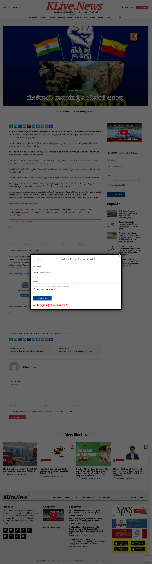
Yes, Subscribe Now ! (44, 289)
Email (35, 278)
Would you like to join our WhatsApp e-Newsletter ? (51, 287)
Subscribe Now (42, 298)
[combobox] (36, 273)
